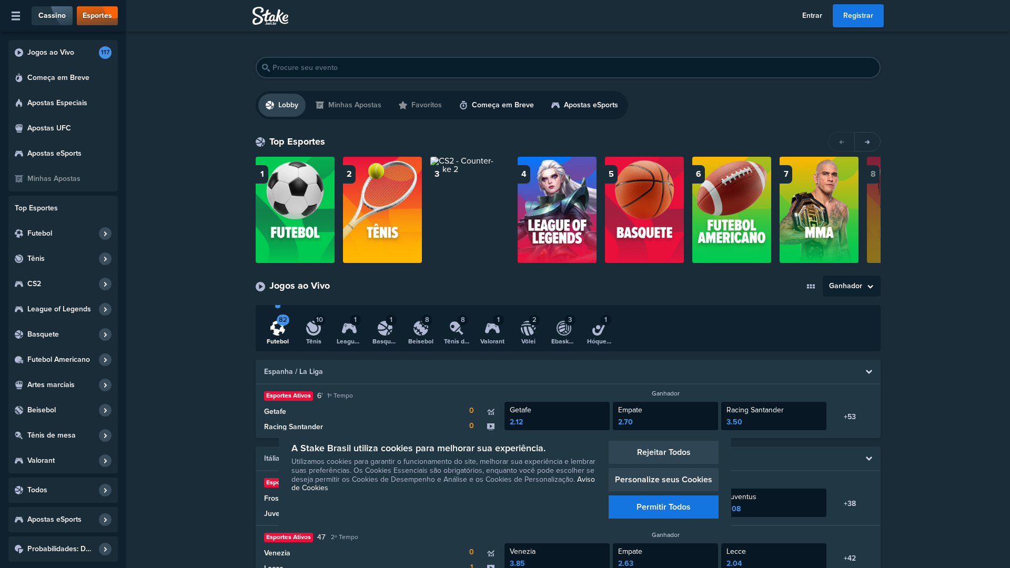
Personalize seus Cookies (663, 479)
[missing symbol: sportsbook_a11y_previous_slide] (841, 141)
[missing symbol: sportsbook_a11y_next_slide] (867, 141)
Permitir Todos (664, 507)
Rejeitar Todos (664, 452)
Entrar (812, 15)
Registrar (858, 15)
